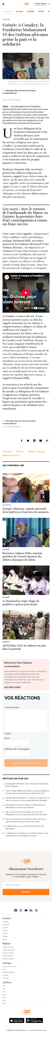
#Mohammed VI (11, 455)
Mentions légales (8, 972)
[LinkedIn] (31, 910)
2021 (4, 989)
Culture (6, 19)
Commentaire (11, 707)
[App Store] (16, 1020)
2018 (4, 997)
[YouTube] (26, 910)
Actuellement (7, 11)
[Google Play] (34, 1020)
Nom (7, 738)
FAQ (4, 969)
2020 (4, 992)
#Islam (19, 451)
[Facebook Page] (15, 910)
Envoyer (26, 892)
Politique (19, 11)
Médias (5, 936)
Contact (5, 975)
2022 (4, 986)
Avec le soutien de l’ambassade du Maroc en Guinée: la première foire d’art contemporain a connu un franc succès (25, 216)
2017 (4, 1000)
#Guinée (7, 451)
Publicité (6, 978)
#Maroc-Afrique (36, 451)
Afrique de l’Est (8, 956)
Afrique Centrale (8, 953)
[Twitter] (20, 910)
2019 (4, 995)
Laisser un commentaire (26, 762)
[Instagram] (36, 910)
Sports (5, 939)
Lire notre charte (12, 687)
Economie (30, 11)
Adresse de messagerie (17, 749)
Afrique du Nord (8, 947)
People (5, 930)
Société (41, 11)
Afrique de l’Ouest (9, 950)
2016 (4, 1003)
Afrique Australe (8, 959)
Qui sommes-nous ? (10, 966)
